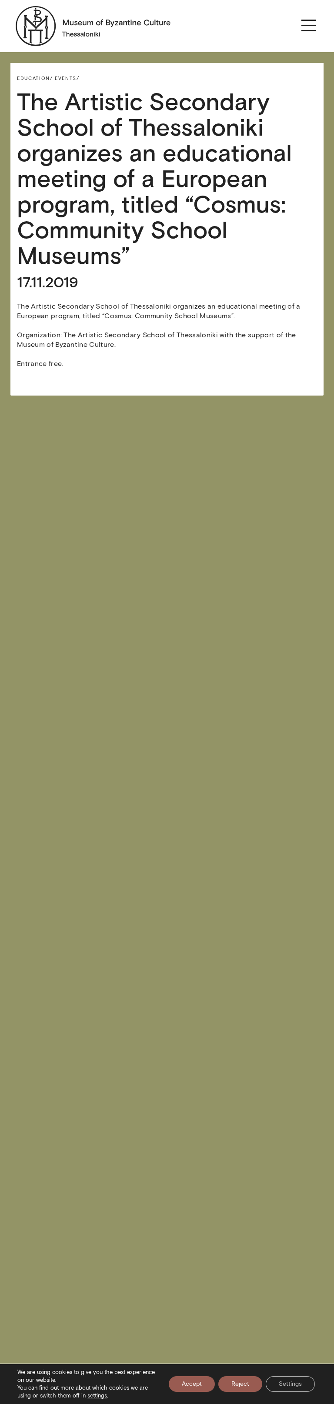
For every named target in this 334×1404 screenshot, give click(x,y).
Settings (290, 1383)
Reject (240, 1383)
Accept (192, 1383)
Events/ (67, 78)
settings (97, 1395)
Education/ (35, 78)
